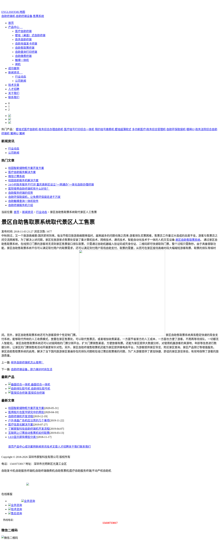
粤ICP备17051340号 (13, 483)
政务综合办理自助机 (50, 129)
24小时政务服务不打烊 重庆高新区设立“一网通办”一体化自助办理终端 (51, 184)
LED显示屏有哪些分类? (22, 437)
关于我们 (13, 93)
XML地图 (19, 11)
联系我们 (13, 97)
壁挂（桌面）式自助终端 (30, 35)
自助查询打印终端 (26, 51)
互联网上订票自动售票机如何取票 (29, 432)
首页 (11, 23)
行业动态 (20, 76)
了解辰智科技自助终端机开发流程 (29, 428)
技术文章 (13, 84)
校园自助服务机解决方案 (23, 180)
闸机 (18, 64)
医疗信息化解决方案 (20, 424)
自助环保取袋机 (176, 129)
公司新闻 (20, 80)
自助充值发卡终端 (26, 43)
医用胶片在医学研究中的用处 (26, 412)
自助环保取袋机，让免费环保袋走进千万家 (34, 196)
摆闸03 (190, 129)
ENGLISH (7, 11)
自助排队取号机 (40, 388)
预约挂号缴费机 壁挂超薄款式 (113, 129)
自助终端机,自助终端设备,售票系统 (22, 16)
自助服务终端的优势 (20, 192)
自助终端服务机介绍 (20, 205)
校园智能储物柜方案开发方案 (26, 168)
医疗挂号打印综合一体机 (79, 129)
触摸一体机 (22, 60)
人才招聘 (13, 89)
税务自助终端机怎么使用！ (27, 362)
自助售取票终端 (24, 47)
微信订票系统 (16, 176)
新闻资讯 (13, 72)
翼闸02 (14, 133)
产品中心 (13, 27)
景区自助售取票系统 (187, 239)
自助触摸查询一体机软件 (23, 201)
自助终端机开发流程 (20, 416)
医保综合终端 (36, 392)
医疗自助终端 (23, 31)
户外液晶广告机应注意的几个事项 (29, 420)
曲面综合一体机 (40, 384)
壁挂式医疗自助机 (27, 129)
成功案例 (13, 68)
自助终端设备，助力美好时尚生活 (31, 369)
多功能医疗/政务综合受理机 (149, 129)
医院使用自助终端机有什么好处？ (29, 188)
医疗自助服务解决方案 (22, 172)
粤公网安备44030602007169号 (47, 483)
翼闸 (22, 133)
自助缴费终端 (23, 56)
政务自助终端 (23, 39)
